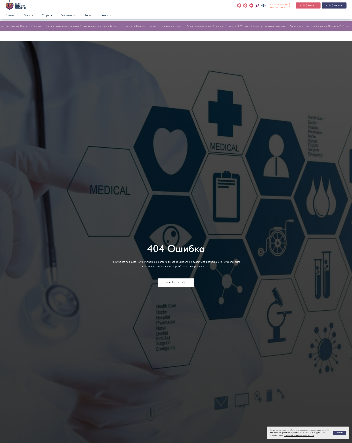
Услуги (46, 15)
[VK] (245, 5)
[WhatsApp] (239, 5)
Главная (10, 15)
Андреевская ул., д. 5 (280, 7)
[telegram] (251, 5)
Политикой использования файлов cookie (299, 435)
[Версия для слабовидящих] (263, 5)
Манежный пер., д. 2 (280, 3)
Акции (88, 15)
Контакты (106, 15)
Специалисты (68, 15)
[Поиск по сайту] (257, 5)
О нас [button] (27, 15)
